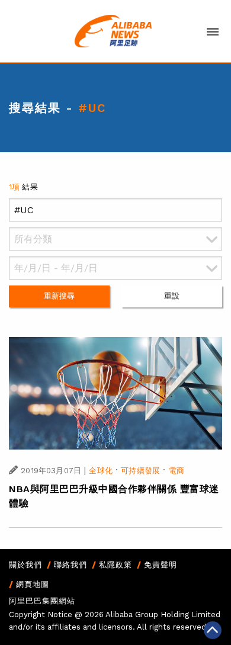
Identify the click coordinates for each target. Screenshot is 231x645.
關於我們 (25, 564)
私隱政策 (115, 564)
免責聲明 (160, 564)
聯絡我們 (70, 564)
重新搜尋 (59, 295)
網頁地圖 (32, 584)
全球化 (100, 470)
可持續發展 (140, 470)
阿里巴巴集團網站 (42, 600)
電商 (176, 470)
